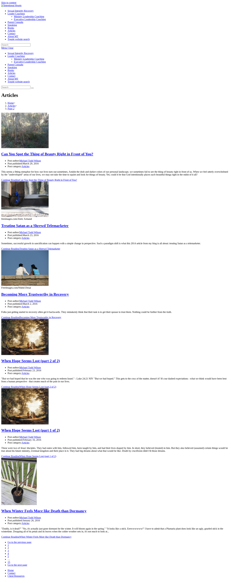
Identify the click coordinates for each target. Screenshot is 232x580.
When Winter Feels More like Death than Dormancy (43, 511)
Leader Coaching (16, 56)
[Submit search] (32, 88)
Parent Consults (15, 64)
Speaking (12, 67)
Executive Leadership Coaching (30, 61)
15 (9, 562)
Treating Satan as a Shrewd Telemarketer (35, 226)
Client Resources (16, 576)
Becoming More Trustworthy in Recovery (35, 294)
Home (11, 570)
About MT (13, 78)
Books (11, 70)
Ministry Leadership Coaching (29, 59)
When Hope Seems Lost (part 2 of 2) (30, 361)
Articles (11, 73)
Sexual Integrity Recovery (21, 53)
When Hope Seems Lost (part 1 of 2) (30, 430)
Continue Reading (39, 180)
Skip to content (8, 2)
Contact (11, 76)
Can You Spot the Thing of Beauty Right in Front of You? (47, 154)
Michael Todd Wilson (30, 160)
